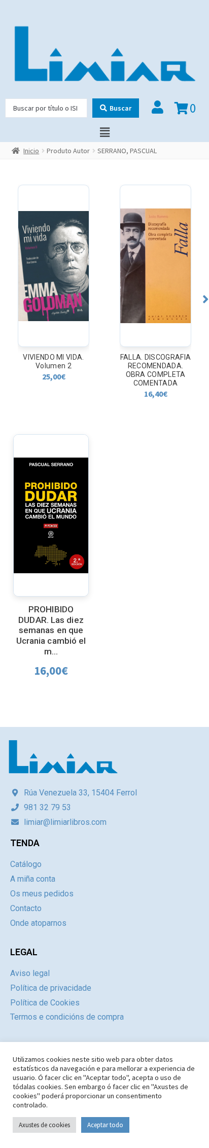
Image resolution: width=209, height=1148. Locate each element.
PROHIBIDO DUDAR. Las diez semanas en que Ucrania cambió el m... (51, 630)
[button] (205, 299)
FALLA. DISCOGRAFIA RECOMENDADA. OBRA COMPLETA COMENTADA (155, 370)
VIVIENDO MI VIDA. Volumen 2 (53, 361)
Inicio (31, 150)
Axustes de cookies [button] (44, 1125)
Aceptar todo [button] (105, 1125)
